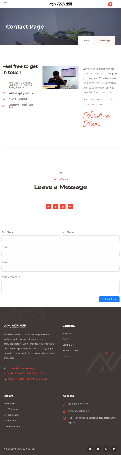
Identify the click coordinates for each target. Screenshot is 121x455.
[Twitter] (70, 206)
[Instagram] (63, 206)
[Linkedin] (89, 448)
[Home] (15, 326)
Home (86, 40)
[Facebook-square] (97, 448)
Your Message (9, 277)
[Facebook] (55, 206)
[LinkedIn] (48, 206)
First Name (7, 232)
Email (4, 247)
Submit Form (109, 299)
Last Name (68, 232)
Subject (5, 262)
